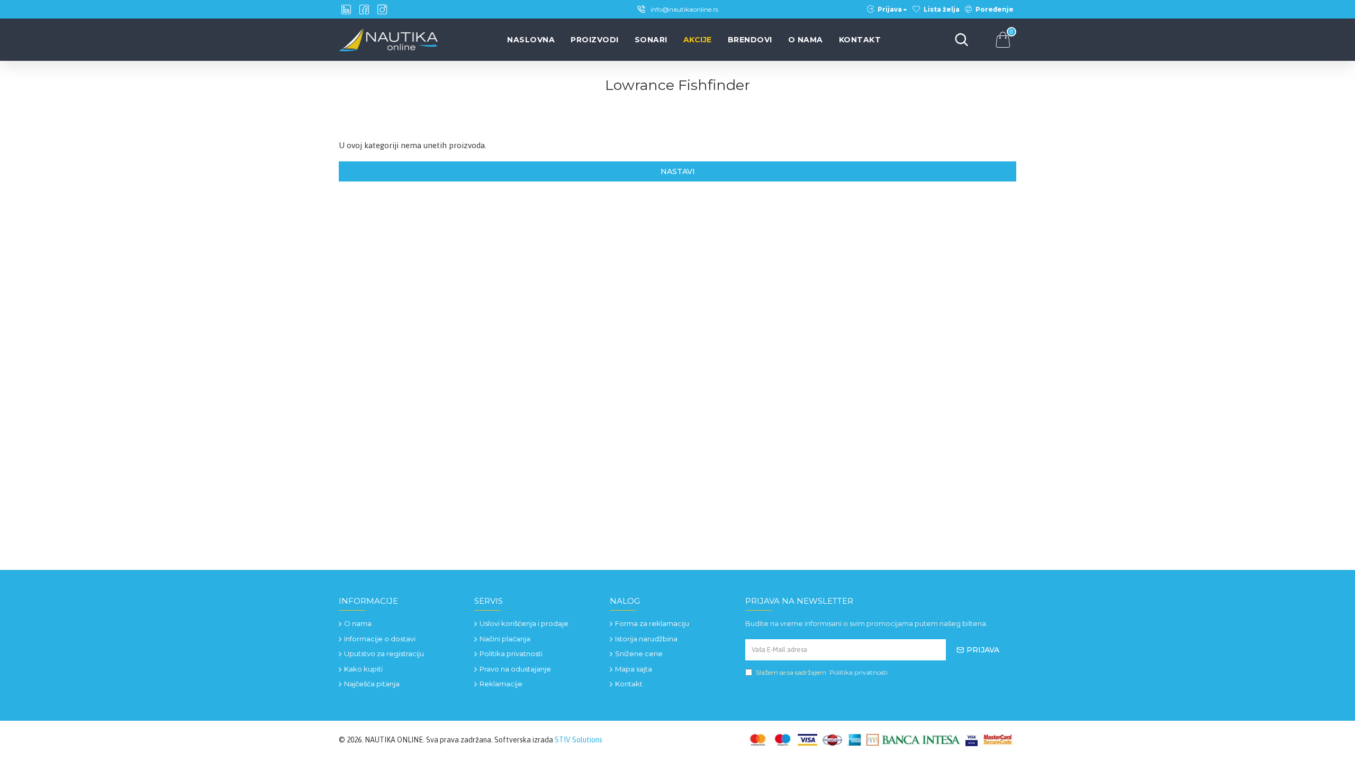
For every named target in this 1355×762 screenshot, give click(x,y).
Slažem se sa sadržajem (822, 672)
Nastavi (678, 171)
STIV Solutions (578, 740)
